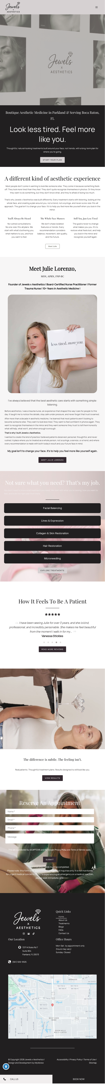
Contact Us (64, 933)
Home (61, 916)
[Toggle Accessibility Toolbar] (6, 1066)
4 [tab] (56, 642)
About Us (63, 920)
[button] (52, 160)
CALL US (14, 1079)
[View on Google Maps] (52, 1006)
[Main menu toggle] (96, 7)
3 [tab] (52, 642)
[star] (46, 614)
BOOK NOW (79, 1079)
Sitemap (93, 1062)
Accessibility (62, 1059)
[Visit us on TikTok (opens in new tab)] (33, 933)
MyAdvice (39, 1062)
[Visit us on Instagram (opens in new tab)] (24, 933)
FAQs (61, 930)
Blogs (61, 926)
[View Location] (20, 947)
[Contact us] (4, 1079)
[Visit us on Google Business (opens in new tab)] (28, 933)
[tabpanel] (52, 629)
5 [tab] (60, 642)
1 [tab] (44, 642)
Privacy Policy (60, 849)
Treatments (64, 923)
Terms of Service (78, 849)
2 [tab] (48, 642)
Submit (50, 859)
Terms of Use (90, 1059)
